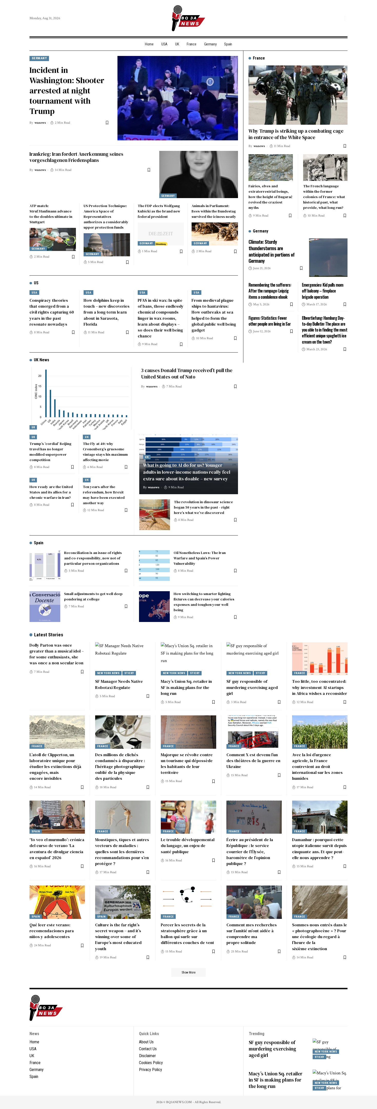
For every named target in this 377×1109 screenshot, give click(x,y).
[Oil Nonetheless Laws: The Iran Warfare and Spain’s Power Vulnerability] (154, 565)
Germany (39, 58)
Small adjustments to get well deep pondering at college (93, 596)
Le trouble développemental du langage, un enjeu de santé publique (187, 845)
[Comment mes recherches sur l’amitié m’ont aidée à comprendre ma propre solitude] (254, 902)
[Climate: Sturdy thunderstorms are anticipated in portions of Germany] (328, 257)
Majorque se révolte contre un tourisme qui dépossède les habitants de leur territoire (187, 763)
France (299, 673)
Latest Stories (48, 635)
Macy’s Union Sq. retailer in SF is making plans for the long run (186, 687)
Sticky (129, 673)
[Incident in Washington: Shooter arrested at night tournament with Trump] (177, 98)
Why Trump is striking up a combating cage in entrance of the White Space (296, 134)
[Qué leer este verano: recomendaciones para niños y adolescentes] (57, 902)
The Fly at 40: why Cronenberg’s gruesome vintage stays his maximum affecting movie (105, 451)
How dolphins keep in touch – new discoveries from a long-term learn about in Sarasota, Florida (107, 312)
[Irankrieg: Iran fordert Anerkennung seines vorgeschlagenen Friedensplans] (198, 174)
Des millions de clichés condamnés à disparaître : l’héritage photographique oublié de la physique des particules (120, 766)
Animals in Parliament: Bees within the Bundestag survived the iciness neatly (214, 211)
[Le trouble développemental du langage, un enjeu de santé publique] (188, 817)
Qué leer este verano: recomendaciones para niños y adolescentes (51, 930)
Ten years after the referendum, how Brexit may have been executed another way (104, 494)
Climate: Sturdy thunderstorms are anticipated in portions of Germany (271, 251)
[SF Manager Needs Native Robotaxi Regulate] (123, 659)
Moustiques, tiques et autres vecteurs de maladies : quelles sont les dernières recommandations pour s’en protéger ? (122, 851)
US (36, 282)
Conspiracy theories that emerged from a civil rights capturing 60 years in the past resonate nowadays (51, 312)
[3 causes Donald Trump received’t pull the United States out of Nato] (81, 398)
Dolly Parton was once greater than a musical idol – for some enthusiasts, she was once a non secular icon (56, 654)
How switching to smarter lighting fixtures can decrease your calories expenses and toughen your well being (204, 601)
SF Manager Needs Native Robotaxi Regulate (119, 684)
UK (33, 427)
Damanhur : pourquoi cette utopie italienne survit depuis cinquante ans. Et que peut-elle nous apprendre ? (319, 848)
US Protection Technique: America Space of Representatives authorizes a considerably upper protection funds (106, 216)
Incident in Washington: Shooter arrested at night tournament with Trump (66, 90)
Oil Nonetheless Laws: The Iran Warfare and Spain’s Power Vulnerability (200, 558)
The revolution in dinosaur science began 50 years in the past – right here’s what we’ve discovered (203, 507)
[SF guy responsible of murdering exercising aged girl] (254, 659)
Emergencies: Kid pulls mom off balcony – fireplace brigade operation (322, 291)
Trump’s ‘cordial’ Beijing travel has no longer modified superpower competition (50, 451)
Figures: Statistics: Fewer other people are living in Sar (270, 321)
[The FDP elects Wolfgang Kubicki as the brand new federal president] (161, 234)
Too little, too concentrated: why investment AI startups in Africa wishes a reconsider (319, 687)
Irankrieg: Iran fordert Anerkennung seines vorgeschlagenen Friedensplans (76, 157)
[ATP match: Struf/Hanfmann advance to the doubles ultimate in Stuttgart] (52, 239)
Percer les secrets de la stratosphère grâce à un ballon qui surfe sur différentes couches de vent (187, 934)
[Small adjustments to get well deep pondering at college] (44, 606)
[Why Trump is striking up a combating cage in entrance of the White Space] (298, 95)
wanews (40, 123)
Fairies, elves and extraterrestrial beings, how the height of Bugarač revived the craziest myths (270, 196)
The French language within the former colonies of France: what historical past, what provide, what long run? (324, 196)
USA (34, 292)
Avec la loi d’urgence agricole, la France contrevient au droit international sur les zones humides (317, 766)
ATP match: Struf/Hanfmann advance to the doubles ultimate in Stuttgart (50, 214)
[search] (339, 18)
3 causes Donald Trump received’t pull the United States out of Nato (186, 373)
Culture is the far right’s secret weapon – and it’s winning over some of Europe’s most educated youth (118, 936)
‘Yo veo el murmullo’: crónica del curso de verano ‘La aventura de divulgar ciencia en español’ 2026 (56, 848)
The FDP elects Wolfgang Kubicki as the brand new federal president (159, 211)
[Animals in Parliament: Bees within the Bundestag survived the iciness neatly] (215, 234)
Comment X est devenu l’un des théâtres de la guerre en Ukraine (253, 760)
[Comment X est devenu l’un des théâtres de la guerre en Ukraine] (254, 732)
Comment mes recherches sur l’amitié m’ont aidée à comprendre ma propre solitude (251, 934)
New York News (108, 673)
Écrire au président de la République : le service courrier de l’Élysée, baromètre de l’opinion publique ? (249, 851)
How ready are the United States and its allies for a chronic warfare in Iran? (51, 492)
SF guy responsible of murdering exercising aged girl (252, 687)
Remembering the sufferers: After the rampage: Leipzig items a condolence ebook (270, 291)
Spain (38, 542)
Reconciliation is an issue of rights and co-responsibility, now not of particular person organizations (93, 558)
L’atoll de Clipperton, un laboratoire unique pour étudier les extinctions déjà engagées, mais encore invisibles (55, 766)
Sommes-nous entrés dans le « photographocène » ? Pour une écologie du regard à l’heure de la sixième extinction (319, 936)
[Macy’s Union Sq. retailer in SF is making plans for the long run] (188, 659)
